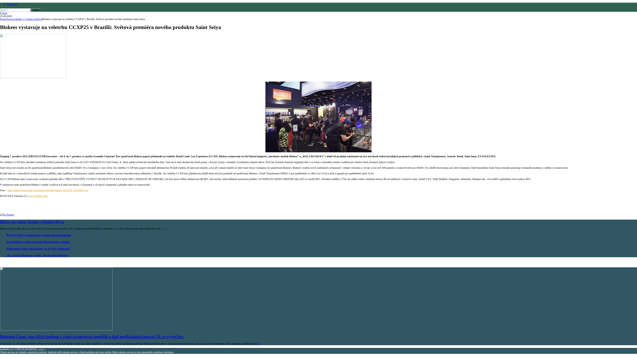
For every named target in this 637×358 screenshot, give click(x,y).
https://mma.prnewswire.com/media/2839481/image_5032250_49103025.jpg (48, 190)
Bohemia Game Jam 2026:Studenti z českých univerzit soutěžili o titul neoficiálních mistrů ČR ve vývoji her (92, 336)
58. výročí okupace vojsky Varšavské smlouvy (38, 255)
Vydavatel (12, 4)
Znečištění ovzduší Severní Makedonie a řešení (38, 242)
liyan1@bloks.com (38, 196)
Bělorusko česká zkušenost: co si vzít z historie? (38, 248)
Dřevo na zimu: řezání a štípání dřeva (32, 222)
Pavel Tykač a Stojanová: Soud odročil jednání (39, 235)
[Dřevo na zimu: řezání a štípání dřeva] (7, 214)
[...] (259, 343)
